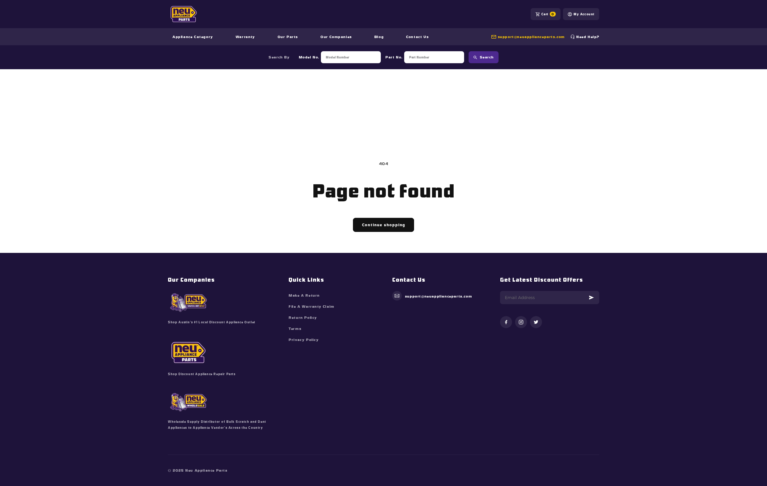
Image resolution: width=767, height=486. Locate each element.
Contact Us (417, 37)
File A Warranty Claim (311, 306)
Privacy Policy (303, 340)
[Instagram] (521, 322)
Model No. (309, 57)
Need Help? (587, 37)
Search (487, 57)
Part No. (394, 57)
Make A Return (304, 295)
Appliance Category (192, 37)
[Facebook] (506, 322)
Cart (547, 14)
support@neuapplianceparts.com (531, 37)
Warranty (245, 37)
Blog (379, 37)
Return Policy (303, 318)
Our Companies (336, 37)
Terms (295, 329)
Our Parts (287, 37)
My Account (583, 14)
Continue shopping (383, 225)
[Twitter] (536, 322)
